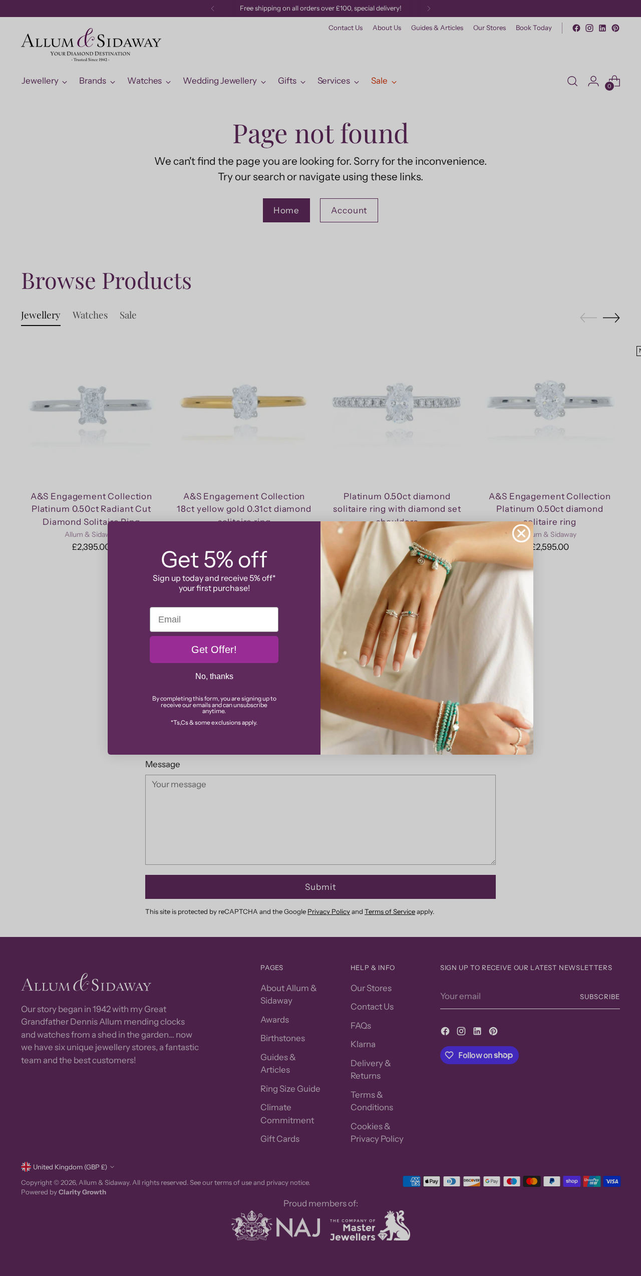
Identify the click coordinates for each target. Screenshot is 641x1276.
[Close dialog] (521, 533)
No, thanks (214, 676)
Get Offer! (214, 649)
